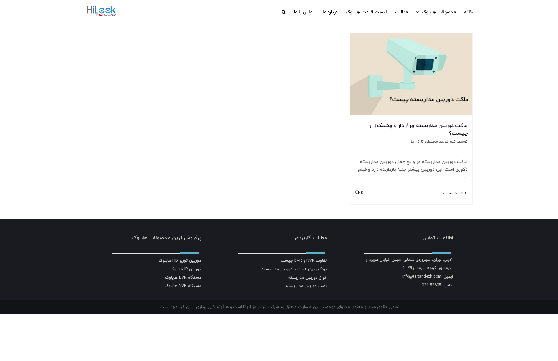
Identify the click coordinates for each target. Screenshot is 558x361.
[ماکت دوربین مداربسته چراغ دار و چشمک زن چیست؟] (411, 74)
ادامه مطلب (454, 193)
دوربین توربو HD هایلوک (180, 260)
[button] (284, 12)
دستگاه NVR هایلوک (183, 285)
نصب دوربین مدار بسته (306, 285)
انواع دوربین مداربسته (307, 277)
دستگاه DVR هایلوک (183, 277)
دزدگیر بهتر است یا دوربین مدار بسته (294, 268)
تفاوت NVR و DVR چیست (304, 260)
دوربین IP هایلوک (185, 268)
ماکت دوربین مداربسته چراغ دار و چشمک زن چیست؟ (419, 129)
